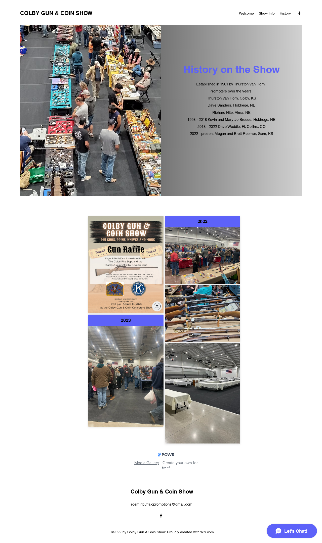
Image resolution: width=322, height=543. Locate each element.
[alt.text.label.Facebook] (299, 13)
